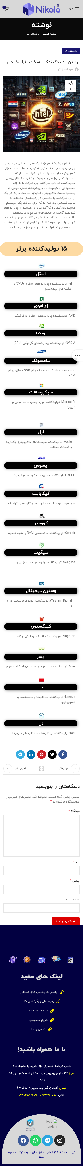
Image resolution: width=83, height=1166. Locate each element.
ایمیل (75, 881)
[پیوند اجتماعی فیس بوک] (62, 754)
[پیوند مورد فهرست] (41, 992)
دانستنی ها (33, 34)
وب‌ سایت (73, 900)
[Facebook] (23, 1140)
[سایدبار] (77, 355)
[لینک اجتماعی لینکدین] (31, 754)
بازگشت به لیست (42, 768)
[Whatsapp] (35, 1140)
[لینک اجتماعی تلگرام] (20, 754)
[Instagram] (59, 1140)
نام (76, 862)
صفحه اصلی (49, 34)
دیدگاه (74, 811)
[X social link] (52, 754)
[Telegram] (47, 1140)
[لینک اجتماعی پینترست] (41, 754)
